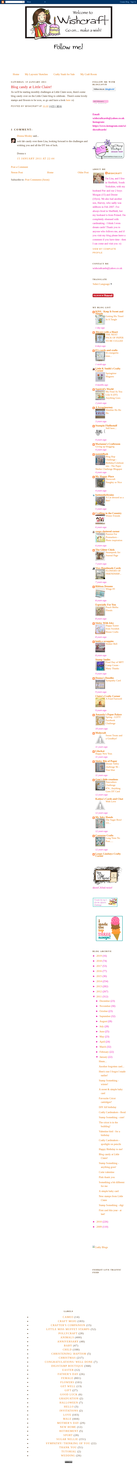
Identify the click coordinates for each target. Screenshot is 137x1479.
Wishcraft (115, 173)
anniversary (68, 1341)
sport (68, 1435)
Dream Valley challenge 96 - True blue (112, 766)
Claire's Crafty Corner (107, 696)
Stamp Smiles (102, 659)
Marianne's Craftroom (107, 444)
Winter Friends (113, 515)
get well (68, 1386)
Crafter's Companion (68, 1325)
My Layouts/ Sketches (36, 74)
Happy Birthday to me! (111, 1149)
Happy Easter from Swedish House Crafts (112, 628)
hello (69, 1406)
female (67, 1378)
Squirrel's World (104, 389)
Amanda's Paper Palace (108, 714)
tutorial (68, 1451)
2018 (99, 960)
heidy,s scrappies (104, 641)
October (104, 1011)
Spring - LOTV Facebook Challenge (113, 720)
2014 (99, 981)
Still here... (111, 428)
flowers (67, 1382)
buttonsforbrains (104, 494)
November (105, 1006)
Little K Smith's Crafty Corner (108, 369)
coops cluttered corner (107, 531)
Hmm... (103, 1061)
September (105, 1016)
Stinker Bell (111, 643)
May (102, 1036)
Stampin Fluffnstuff (106, 425)
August (104, 1021)
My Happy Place (104, 476)
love (67, 1414)
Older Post (83, 172)
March (103, 1046)
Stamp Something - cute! (111, 1117)
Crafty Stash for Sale (64, 74)
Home (16, 74)
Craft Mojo (67, 1321)
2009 (99, 1226)
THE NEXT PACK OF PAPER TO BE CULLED (114, 337)
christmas (67, 1357)
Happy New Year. (104, 753)
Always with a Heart (106, 332)
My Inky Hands (104, 817)
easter (68, 1370)
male (67, 1418)
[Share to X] (55, 106)
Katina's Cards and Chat (109, 798)
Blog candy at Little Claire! (31, 87)
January (104, 1057)
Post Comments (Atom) (37, 179)
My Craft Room (88, 74)
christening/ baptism (68, 1353)
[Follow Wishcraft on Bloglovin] (104, 90)
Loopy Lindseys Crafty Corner (108, 854)
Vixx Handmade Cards (108, 568)
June (102, 1031)
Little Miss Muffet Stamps (68, 1329)
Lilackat (99, 751)
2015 (99, 976)
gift (68, 1390)
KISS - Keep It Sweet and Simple (109, 312)
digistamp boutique (67, 1365)
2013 (99, 986)
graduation (69, 1398)
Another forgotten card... (111, 1066)
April (103, 1041)
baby (68, 1345)
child (67, 1349)
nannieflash (101, 454)
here (68, 100)
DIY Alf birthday (107, 1107)
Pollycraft (68, 1333)
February (104, 1051)
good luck (69, 1394)
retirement (68, 1431)
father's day (68, 1374)
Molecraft (100, 732)
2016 (99, 971)
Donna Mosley (24, 135)
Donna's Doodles (104, 677)
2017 (99, 966)
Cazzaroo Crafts (104, 835)
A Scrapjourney (104, 407)
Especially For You (105, 604)
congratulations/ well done (69, 1361)
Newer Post (17, 172)
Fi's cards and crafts (106, 350)
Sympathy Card (113, 680)
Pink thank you (107, 1177)
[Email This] (50, 106)
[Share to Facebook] (58, 106)
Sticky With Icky (104, 623)
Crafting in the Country (108, 513)
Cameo (68, 1317)
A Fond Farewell (114, 698)
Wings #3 (110, 589)
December (105, 1001)
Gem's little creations (106, 779)
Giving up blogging (104, 446)
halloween (69, 1402)
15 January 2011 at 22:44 (36, 158)
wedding (68, 1455)
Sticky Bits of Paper (106, 761)
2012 (99, 991)
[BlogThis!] (53, 106)
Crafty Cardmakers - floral (112, 1112)
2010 (99, 1221)
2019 (99, 955)
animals (67, 1337)
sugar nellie (67, 1439)
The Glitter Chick (105, 549)
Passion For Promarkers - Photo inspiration (114, 537)
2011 (99, 996)
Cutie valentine (106, 1172)
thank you (68, 1447)
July (102, 1026)
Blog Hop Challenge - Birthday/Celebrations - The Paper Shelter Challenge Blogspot (109, 462)
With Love (111, 801)
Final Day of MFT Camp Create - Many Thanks (115, 665)
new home (68, 1427)
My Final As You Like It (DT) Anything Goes (114, 394)
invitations (69, 1410)
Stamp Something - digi (111, 1205)
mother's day (68, 1423)
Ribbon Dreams (104, 586)
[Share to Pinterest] (60, 106)
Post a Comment (19, 167)
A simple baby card (109, 1191)
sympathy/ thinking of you (68, 1443)
